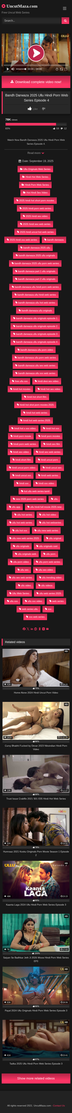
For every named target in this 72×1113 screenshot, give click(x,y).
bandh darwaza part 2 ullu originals (36, 279)
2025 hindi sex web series (36, 224)
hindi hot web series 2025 (36, 420)
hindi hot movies (21, 389)
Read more (34, 153)
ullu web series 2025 (50, 593)
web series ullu (30, 609)
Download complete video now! (37, 82)
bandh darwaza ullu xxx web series (36, 373)
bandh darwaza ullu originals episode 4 (36, 341)
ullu (56, 499)
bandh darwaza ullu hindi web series (36, 294)
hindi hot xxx (52, 428)
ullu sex (24, 569)
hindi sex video (21, 452)
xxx (49, 609)
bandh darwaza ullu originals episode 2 (36, 326)
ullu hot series (24, 514)
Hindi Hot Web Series (37, 176)
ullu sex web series (22, 577)
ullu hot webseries (51, 522)
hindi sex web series (49, 452)
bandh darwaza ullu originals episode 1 (36, 318)
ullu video (26, 585)
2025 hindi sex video (37, 216)
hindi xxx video (46, 483)
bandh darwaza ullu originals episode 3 (36, 334)
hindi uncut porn (49, 459)
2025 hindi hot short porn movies (36, 200)
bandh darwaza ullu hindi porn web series (37, 287)
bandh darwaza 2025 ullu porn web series (37, 263)
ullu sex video (46, 569)
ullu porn (50, 554)
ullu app (16, 507)
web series (58, 601)
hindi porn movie (22, 436)
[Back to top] (61, 1103)
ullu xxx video (35, 601)
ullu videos (46, 585)
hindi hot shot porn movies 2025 (37, 404)
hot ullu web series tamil (36, 491)
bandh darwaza (55, 239)
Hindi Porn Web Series (37, 184)
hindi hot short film (36, 396)
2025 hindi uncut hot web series (37, 232)
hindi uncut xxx (23, 475)
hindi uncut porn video (23, 467)
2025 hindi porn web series (36, 208)
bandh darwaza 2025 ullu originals (37, 255)
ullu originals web (27, 554)
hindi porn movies (50, 436)
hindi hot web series (36, 412)
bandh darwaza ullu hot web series (36, 302)
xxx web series (37, 616)
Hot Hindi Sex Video (37, 192)
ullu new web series (47, 530)
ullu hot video (49, 514)
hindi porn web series (24, 444)
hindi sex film (53, 444)
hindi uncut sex (53, 467)
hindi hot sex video (50, 389)
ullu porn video (21, 561)
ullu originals (22, 546)
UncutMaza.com (21, 6)
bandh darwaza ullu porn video (36, 349)
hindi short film (23, 459)
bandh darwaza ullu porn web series (37, 357)
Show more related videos (36, 1078)
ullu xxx (14, 601)
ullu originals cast (48, 546)
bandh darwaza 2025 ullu (36, 247)
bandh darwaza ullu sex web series (36, 365)
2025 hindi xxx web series (23, 239)
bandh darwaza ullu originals (37, 310)
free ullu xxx (21, 381)
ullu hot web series (22, 522)
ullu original (55, 538)
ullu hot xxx (21, 530)
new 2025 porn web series (30, 499)
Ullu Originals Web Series (36, 169)
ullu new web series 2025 (25, 538)
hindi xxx (23, 483)
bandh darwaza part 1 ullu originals (36, 271)
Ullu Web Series (20, 593)
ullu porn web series (49, 561)
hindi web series (49, 475)
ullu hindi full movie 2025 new (45, 507)
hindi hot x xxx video (25, 428)
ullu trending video (51, 577)
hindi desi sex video (48, 381)
